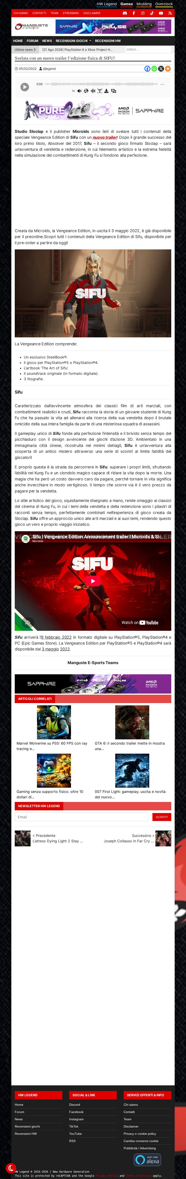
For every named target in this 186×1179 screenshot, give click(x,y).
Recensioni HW (108, 41)
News (47, 41)
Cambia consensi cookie (141, 1141)
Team (54, 13)
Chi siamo (21, 13)
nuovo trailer (105, 137)
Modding (144, 4)
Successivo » (129, 838)
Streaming (71, 13)
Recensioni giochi (72, 41)
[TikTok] (152, 13)
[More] (168, 69)
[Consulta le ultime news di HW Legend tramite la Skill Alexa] (147, 1159)
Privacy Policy (107, 1175)
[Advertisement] (93, 195)
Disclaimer (91, 13)
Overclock (164, 4)
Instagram (76, 1119)
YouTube (75, 1133)
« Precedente (58, 838)
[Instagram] (142, 13)
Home (18, 41)
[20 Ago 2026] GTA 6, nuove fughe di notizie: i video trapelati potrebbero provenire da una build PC (78, 49)
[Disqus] (93, 910)
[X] (161, 69)
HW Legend (107, 4)
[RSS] (170, 13)
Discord (74, 1104)
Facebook (76, 1112)
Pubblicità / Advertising (140, 1148)
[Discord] (124, 13)
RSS (72, 1141)
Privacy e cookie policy (140, 1133)
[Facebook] (133, 13)
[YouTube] (161, 13)
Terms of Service (138, 1175)
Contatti (39, 13)
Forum (32, 41)
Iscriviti (162, 817)
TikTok (73, 1126)
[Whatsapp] (154, 69)
